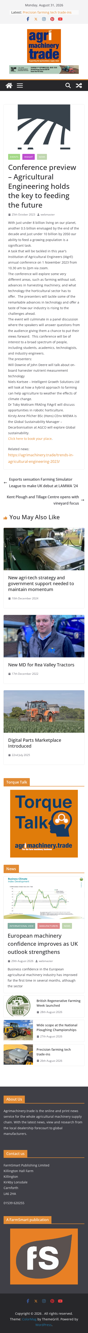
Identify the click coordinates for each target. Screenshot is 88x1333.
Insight (28, 156)
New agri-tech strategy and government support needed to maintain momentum (41, 583)
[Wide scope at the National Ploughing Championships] (18, 1031)
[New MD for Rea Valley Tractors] (44, 618)
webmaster (48, 214)
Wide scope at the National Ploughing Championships (57, 1027)
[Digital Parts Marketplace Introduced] (44, 693)
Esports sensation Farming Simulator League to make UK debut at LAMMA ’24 (43, 482)
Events (14, 156)
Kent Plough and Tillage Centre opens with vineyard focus (43, 500)
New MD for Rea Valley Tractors (41, 665)
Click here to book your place (30, 438)
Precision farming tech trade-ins (47, 12)
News (42, 156)
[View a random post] (79, 85)
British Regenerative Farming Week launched (59, 1003)
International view (21, 925)
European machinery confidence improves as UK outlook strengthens (43, 943)
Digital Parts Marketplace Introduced (34, 743)
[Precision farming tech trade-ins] (18, 1055)
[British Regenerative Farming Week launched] (18, 1006)
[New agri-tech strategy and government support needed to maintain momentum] (44, 531)
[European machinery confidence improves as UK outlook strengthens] (44, 897)
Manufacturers (48, 925)
